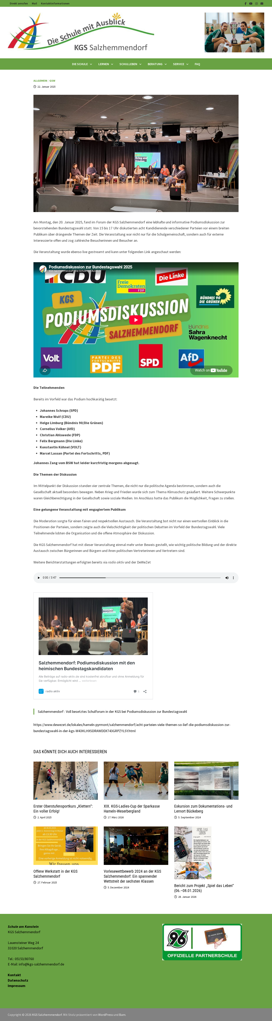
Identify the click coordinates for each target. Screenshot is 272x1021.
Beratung (155, 64)
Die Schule (80, 64)
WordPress (105, 1015)
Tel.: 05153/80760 (21, 958)
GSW (52, 80)
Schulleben (128, 64)
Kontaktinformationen (55, 3)
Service (178, 64)
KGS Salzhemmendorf (47, 1015)
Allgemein (40, 80)
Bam (122, 1015)
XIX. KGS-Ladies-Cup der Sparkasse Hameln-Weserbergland (132, 809)
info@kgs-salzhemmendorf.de (41, 964)
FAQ (197, 64)
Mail (34, 3)
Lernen (103, 64)
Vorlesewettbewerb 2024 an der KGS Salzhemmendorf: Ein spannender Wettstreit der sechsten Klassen (132, 876)
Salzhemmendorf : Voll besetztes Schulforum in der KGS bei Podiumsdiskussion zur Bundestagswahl (112, 711)
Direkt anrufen (19, 3)
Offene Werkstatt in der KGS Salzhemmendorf (55, 874)
